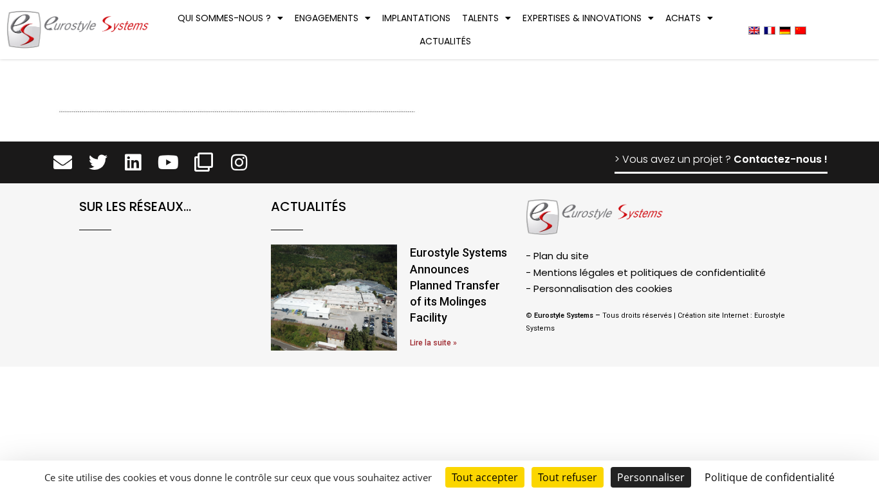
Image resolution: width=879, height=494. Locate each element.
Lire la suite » (433, 342)
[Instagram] (239, 162)
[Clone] (203, 162)
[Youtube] (168, 162)
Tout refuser (567, 477)
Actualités (445, 41)
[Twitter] (98, 162)
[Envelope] (62, 162)
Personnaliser (651, 477)
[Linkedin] (133, 162)
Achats (683, 18)
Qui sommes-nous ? (224, 18)
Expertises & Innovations (582, 18)
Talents (480, 18)
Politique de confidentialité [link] (770, 477)
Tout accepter (485, 477)
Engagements (326, 18)
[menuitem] (754, 30)
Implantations (416, 18)
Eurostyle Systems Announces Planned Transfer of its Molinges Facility (458, 285)
